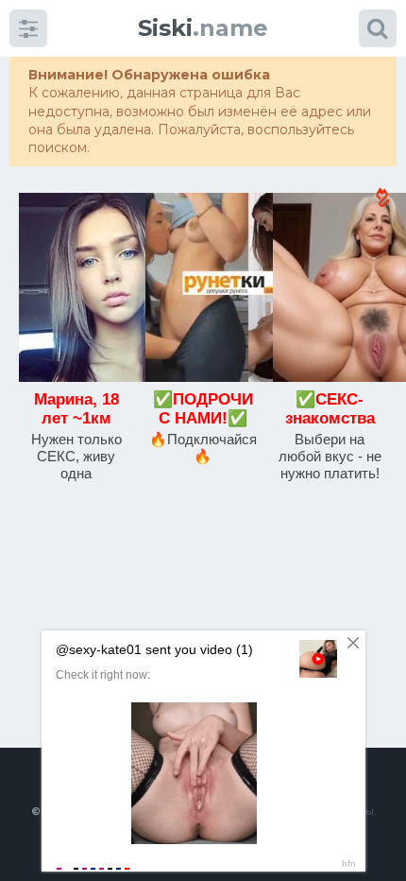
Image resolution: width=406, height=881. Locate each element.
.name (203, 28)
